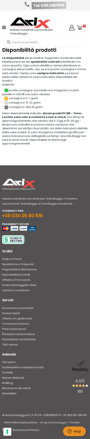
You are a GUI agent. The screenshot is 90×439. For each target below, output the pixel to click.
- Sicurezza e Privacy (25, 430)
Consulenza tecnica (15, 324)
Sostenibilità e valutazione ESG (23, 367)
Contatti (7, 372)
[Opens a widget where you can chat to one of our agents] (74, 431)
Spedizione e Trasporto (18, 264)
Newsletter (9, 393)
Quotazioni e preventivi (17, 308)
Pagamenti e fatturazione (19, 269)
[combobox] (45, 42)
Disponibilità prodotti (16, 275)
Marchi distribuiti (13, 378)
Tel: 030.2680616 (48, 5)
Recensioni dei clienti (16, 388)
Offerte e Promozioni (16, 280)
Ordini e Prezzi (12, 259)
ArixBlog (7, 383)
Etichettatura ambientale (19, 339)
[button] (71, 27)
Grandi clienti (11, 313)
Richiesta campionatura (18, 334)
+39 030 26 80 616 (22, 216)
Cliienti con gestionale (17, 318)
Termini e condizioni (15, 290)
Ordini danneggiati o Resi (19, 285)
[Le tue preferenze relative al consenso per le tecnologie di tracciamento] (7, 432)
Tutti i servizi (10, 345)
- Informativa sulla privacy (19, 422)
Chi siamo (9, 362)
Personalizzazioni (14, 329)
